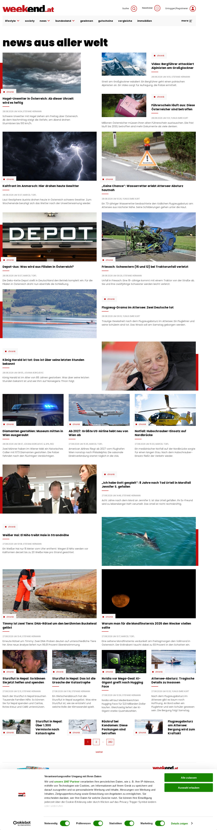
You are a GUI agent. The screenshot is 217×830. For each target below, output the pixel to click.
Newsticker (147, 8)
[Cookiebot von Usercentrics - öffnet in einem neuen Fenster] (22, 823)
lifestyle (10, 21)
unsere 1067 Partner (67, 781)
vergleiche (125, 21)
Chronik (10, 92)
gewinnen (86, 21)
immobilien (144, 21)
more (185, 20)
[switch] (98, 823)
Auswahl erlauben (188, 787)
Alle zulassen (189, 777)
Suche (125, 8)
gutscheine (105, 21)
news (43, 21)
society (30, 21)
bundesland (63, 21)
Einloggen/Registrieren (176, 8)
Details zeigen (179, 823)
